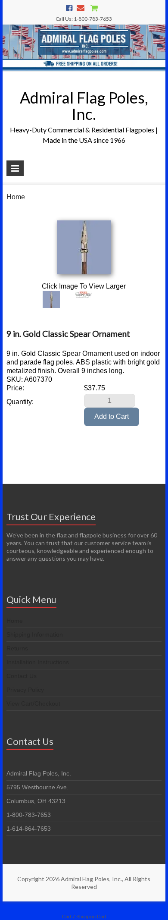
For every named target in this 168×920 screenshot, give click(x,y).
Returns (17, 648)
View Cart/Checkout (33, 703)
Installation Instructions (37, 662)
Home (15, 197)
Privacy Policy (25, 689)
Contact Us (21, 675)
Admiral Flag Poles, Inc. (84, 105)
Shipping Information (34, 634)
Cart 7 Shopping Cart (84, 916)
